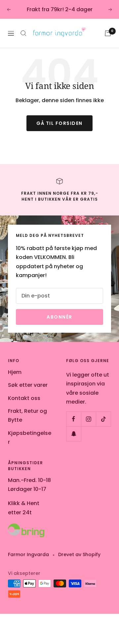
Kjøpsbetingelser (29, 437)
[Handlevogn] (107, 33)
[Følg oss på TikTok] (103, 418)
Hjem (14, 372)
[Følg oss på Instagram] (88, 418)
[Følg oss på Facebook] (73, 418)
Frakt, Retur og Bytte (27, 415)
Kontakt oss (24, 398)
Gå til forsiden (59, 123)
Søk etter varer (28, 385)
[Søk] (23, 33)
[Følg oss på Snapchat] (73, 433)
